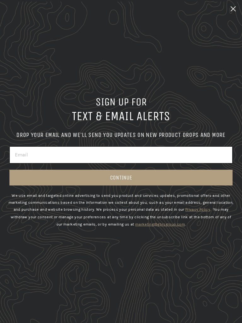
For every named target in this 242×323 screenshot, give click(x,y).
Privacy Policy (197, 209)
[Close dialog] (233, 9)
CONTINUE (121, 177)
